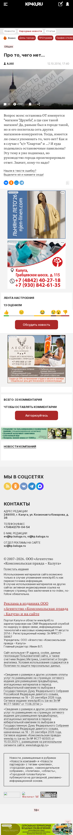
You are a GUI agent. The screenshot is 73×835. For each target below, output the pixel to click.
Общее (8, 46)
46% (21, 312)
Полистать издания (16, 569)
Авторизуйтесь (36, 415)
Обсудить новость (36, 325)
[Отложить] (30, 104)
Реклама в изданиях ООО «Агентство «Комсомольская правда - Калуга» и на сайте (36, 608)
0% (6, 312)
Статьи (50, 31)
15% (65, 312)
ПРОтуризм (45, 37)
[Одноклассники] (11, 182)
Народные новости (30, 31)
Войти (67, 4)
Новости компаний (20, 446)
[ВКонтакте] (6, 182)
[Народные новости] (60, 3)
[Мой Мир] (16, 182)
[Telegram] (21, 182)
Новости (9, 31)
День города (26, 37)
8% (53, 312)
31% (42, 312)
